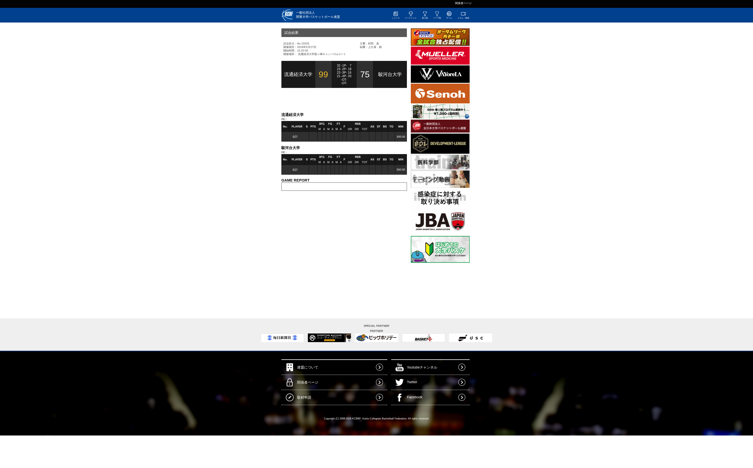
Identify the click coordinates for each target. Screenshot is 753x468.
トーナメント (411, 18)
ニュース (396, 18)
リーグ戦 (437, 18)
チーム (449, 18)
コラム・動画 (463, 18)
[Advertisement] (327, 100)
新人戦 (425, 18)
